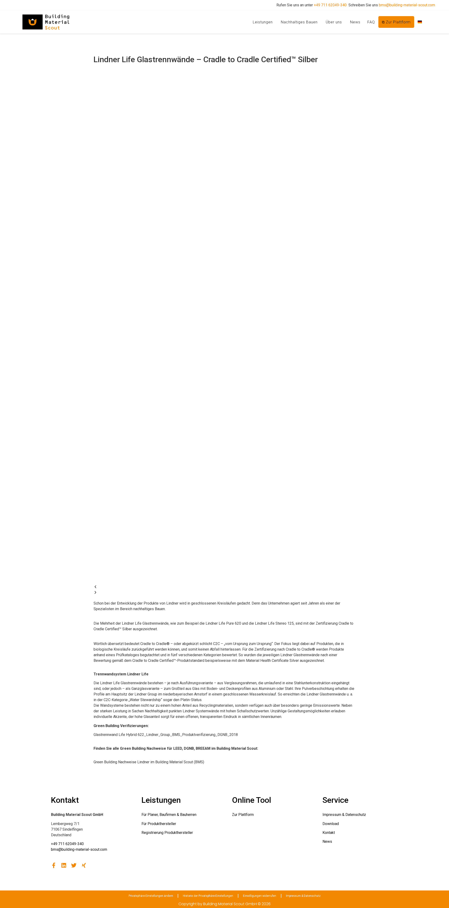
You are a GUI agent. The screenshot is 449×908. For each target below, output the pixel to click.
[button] (224, 587)
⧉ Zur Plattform (396, 22)
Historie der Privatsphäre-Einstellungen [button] (208, 895)
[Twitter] (73, 865)
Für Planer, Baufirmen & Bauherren (168, 814)
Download (330, 824)
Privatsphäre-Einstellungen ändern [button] (151, 895)
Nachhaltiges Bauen (299, 22)
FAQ (371, 22)
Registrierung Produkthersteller (167, 832)
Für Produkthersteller (158, 824)
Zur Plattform (243, 814)
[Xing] (84, 865)
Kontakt (328, 832)
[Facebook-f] (53, 865)
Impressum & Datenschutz (344, 814)
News (355, 22)
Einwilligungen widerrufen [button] (259, 895)
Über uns (334, 22)
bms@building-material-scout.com (407, 5)
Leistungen (263, 22)
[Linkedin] (63, 865)
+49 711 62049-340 (330, 5)
